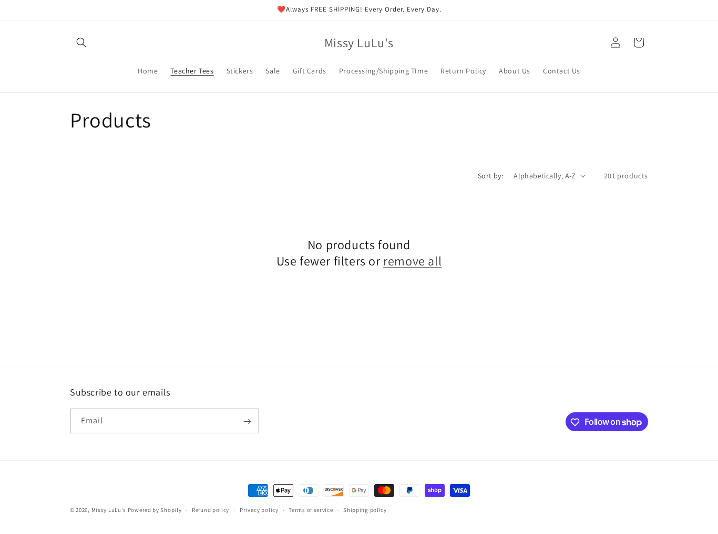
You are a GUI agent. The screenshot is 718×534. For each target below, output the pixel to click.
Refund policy (210, 509)
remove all (412, 261)
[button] (81, 42)
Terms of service (311, 509)
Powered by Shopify (155, 510)
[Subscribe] (247, 421)
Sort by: (490, 175)
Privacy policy (259, 509)
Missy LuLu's (108, 510)
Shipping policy (365, 509)
